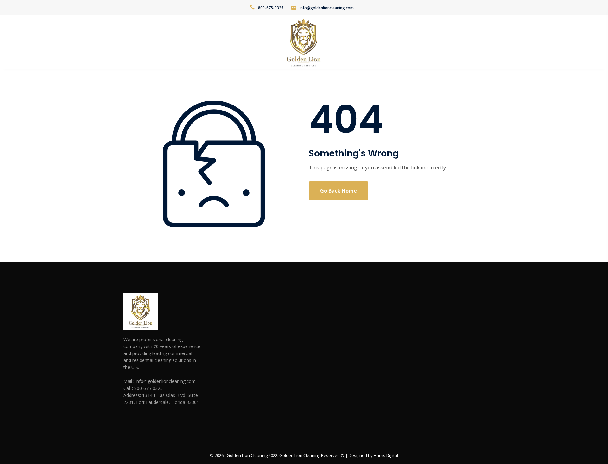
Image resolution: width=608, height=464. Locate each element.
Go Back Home (338, 190)
